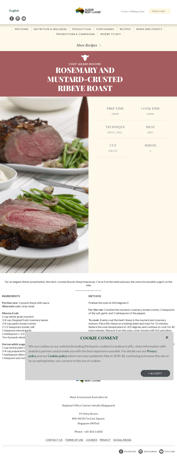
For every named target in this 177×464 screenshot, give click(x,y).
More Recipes (86, 45)
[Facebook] (12, 18)
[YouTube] (24, 18)
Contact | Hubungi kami (133, 11)
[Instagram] (18, 18)
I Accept (155, 373)
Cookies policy (57, 356)
